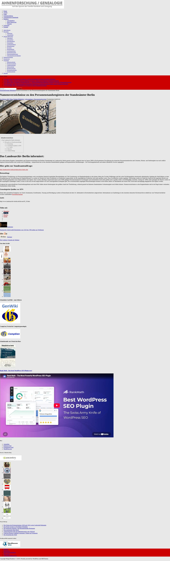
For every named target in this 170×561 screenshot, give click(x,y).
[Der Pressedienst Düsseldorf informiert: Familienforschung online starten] (7, 279)
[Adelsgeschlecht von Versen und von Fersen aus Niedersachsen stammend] (7, 518)
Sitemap (6, 549)
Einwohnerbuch (11, 41)
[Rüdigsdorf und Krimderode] (7, 512)
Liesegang (6, 25)
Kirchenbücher (10, 49)
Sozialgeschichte (11, 71)
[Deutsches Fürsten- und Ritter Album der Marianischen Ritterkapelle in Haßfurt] (7, 501)
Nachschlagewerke (11, 52)
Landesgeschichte (11, 65)
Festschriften (10, 43)
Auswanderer (10, 39)
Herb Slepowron (11, 22)
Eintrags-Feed (7, 446)
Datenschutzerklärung (10, 552)
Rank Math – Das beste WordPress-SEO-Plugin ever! (16, 370)
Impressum (7, 551)
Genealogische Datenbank (11, 17)
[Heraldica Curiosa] (7, 506)
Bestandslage (10, 144)
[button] (1, 255)
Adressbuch (10, 38)
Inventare (9, 47)
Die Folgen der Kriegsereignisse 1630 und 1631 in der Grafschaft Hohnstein (25, 525)
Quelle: (11, 147)
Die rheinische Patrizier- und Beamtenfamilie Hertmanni (19, 528)
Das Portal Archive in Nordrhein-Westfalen (16, 527)
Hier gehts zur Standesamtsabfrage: (13, 142)
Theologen (9, 33)
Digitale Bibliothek (8, 36)
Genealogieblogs (8, 16)
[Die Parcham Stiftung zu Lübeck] (7, 472)
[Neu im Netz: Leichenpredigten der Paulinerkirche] (7, 285)
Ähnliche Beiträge (11, 150)
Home (5, 11)
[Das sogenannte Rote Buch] (7, 262)
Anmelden (6, 444)
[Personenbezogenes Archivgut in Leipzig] (7, 274)
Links (5, 14)
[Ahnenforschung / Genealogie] (32, 8)
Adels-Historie (7, 30)
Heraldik (6, 73)
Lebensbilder (10, 35)
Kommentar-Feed (8, 447)
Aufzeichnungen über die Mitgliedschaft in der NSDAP (19, 531)
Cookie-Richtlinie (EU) (10, 555)
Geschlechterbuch (11, 44)
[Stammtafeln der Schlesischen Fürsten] (7, 495)
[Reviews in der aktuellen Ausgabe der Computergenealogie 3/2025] (7, 296)
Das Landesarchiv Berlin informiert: (11, 140)
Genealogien (7, 59)
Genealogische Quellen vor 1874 (14, 145)
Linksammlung (29, 99)
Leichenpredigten (11, 51)
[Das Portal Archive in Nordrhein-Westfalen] (7, 251)
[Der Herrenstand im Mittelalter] (7, 478)
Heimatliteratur (10, 46)
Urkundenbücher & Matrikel (14, 55)
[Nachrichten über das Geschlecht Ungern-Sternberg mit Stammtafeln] (7, 484)
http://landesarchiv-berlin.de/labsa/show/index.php (14, 169)
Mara (11, 99)
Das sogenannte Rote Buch (11, 530)
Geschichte (6, 60)
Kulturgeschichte (11, 62)
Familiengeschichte (8, 57)
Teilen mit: (9, 149)
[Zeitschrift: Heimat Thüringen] (7, 291)
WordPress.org (8, 449)
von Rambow (11, 20)
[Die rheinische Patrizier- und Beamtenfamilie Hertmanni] (6, 257)
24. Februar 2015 (5, 99)
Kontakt (6, 27)
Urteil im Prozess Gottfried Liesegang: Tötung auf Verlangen (21, 533)
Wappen (9, 24)
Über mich (6, 554)
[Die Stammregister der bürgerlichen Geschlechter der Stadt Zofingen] (7, 489)
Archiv (5, 12)
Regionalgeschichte (12, 70)
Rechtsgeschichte (11, 68)
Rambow (6, 19)
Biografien (6, 31)
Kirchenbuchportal (17, 194)
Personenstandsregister (12, 54)
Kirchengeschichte (11, 63)
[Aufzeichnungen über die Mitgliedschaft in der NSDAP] (7, 268)
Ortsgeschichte (10, 67)
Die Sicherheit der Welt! (10, 535)
